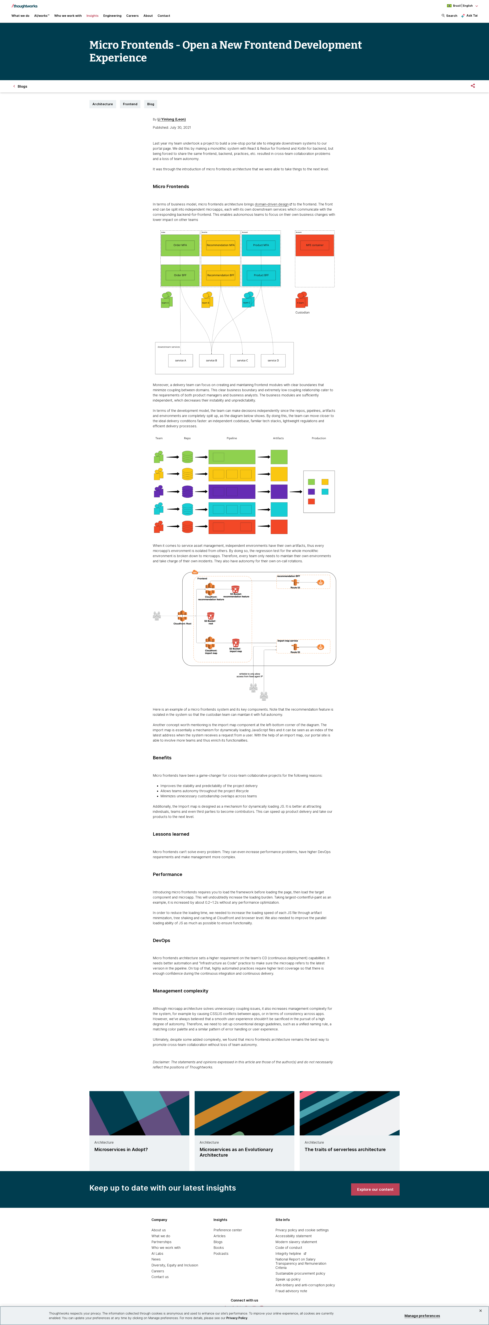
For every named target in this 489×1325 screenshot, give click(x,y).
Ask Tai (472, 15)
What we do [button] (20, 16)
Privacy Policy (236, 1318)
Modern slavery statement (296, 1242)
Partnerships (161, 1242)
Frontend (130, 104)
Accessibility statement (293, 1236)
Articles (220, 1236)
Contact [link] (164, 16)
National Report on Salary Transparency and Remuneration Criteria (300, 1263)
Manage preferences (422, 1316)
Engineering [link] (112, 16)
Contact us (160, 1277)
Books (219, 1248)
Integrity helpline (288, 1253)
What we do (160, 1236)
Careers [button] (132, 16)
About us (158, 1230)
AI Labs (157, 1253)
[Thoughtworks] (24, 4)
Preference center (228, 1230)
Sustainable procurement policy (300, 1273)
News (156, 1259)
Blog (150, 104)
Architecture (102, 104)
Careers (157, 1271)
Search (451, 16)
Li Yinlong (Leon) (172, 119)
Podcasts (221, 1253)
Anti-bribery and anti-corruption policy (305, 1285)
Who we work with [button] (68, 16)
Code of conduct (288, 1248)
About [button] (148, 16)
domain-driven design (272, 204)
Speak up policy (288, 1279)
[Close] (480, 1310)
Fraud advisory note (291, 1291)
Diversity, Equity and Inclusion (174, 1265)
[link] (375, 1189)
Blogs (218, 1242)
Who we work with (166, 1248)
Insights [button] (93, 16)
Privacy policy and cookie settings (302, 1230)
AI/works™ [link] (41, 16)
